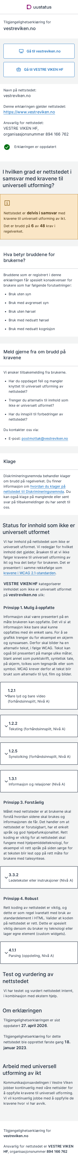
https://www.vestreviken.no (29, 112)
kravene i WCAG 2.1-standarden (29, 573)
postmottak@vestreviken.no (45, 438)
